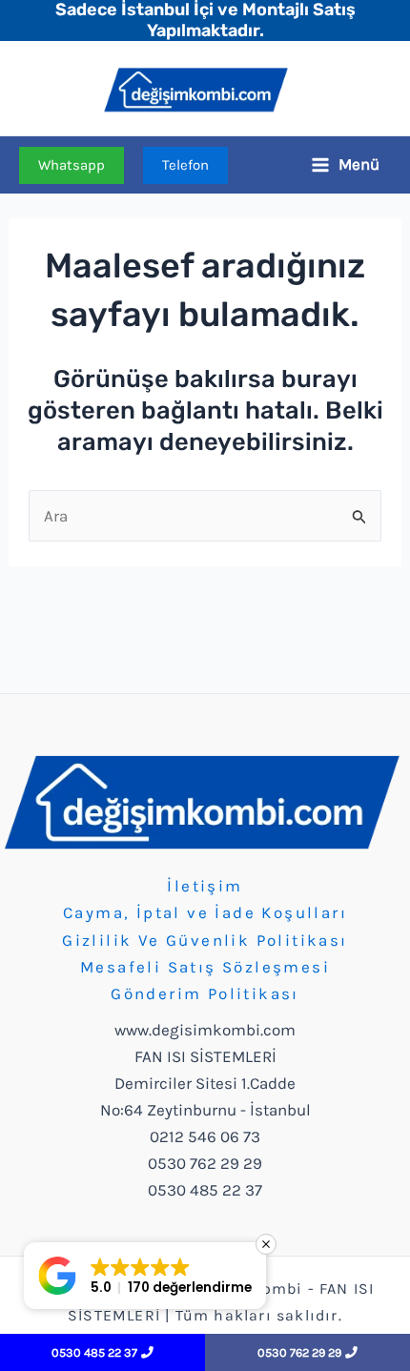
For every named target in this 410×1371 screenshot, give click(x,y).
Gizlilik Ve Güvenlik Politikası (204, 940)
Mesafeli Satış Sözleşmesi (205, 966)
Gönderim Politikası (205, 993)
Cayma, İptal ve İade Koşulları (205, 912)
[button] (71, 165)
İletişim (204, 885)
